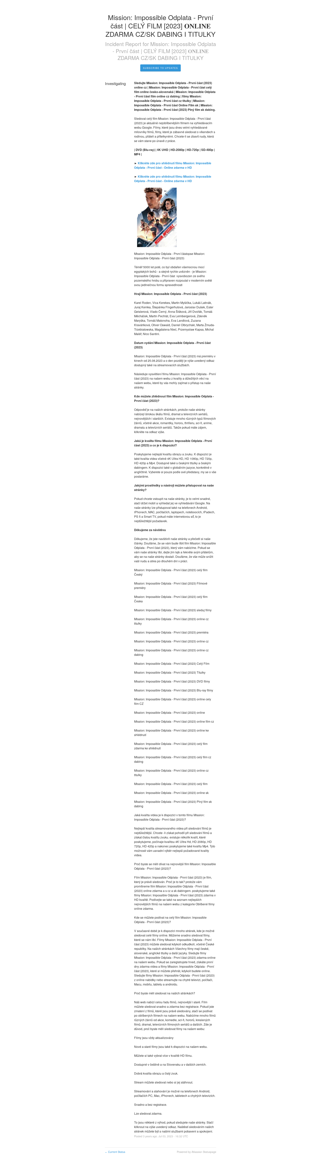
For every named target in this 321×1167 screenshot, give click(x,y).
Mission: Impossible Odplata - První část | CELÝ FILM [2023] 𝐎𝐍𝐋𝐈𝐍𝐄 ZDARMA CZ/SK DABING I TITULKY (164, 51)
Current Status (115, 1152)
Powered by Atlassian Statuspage (196, 1152)
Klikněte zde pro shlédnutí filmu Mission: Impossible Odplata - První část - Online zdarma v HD (173, 165)
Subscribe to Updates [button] (160, 67)
